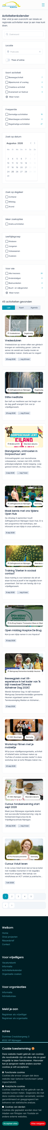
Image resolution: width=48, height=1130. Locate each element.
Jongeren (13, 246)
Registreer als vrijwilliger (14, 1014)
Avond (11, 206)
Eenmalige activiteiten (18, 114)
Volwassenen (14, 251)
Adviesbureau (9, 996)
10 (8, 163)
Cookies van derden (15, 1106)
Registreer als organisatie (14, 1018)
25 (12, 171)
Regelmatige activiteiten (19, 124)
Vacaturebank (9, 962)
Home (5, 933)
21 (26, 167)
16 (35, 163)
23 (34, 167)
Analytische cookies (15, 1086)
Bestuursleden (15, 283)
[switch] (7, 60)
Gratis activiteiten (16, 224)
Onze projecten (9, 936)
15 (30, 163)
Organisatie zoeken (11, 974)
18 (13, 167)
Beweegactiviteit (16, 77)
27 (21, 171)
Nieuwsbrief (8, 940)
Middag (12, 202)
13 (21, 163)
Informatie (7, 966)
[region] (24, 1086)
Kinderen (12, 241)
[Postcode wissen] (40, 51)
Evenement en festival (18, 92)
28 (26, 171)
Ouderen (12, 256)
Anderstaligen (15, 278)
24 (8, 171)
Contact (6, 944)
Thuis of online (17, 60)
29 (30, 171)
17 (8, 167)
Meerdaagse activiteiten (19, 119)
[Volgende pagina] (12, 905)
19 (17, 167)
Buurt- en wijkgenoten (18, 288)
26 (17, 171)
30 (34, 171)
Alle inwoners (14, 273)
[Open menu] (43, 5)
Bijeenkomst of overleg (19, 82)
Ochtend (12, 197)
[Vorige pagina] (5, 905)
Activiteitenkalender (12, 970)
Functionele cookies (15, 1072)
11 (12, 163)
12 (17, 163)
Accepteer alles (10, 1123)
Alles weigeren (38, 1123)
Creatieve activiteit (17, 87)
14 (26, 163)
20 (21, 167)
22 (30, 167)
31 (8, 176)
